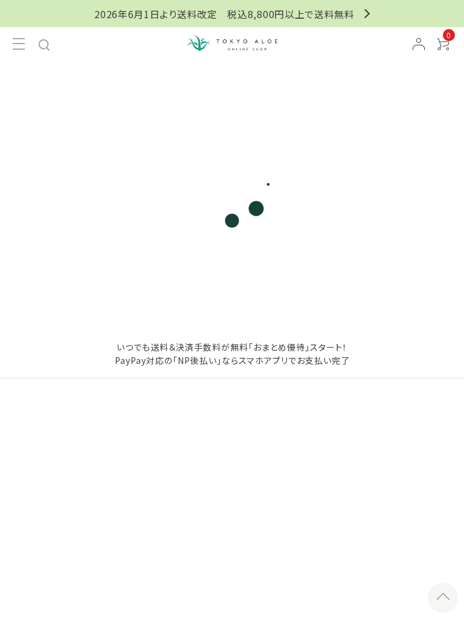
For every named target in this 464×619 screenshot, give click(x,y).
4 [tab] (263, 283)
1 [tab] (201, 283)
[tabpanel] (232, 148)
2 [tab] (222, 283)
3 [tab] (242, 283)
